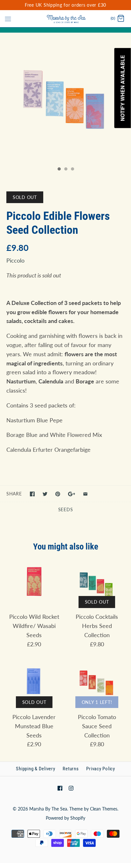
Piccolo (15, 260)
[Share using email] (85, 494)
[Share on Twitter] (45, 494)
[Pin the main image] (57, 494)
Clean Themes (103, 808)
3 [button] (72, 169)
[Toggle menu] (8, 18)
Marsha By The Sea (48, 808)
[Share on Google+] (71, 494)
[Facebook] (60, 788)
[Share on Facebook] (32, 494)
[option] (65, 98)
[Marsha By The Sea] (65, 18)
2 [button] (65, 169)
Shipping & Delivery (35, 769)
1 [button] (59, 169)
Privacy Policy (100, 769)
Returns (71, 769)
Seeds (65, 509)
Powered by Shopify (65, 818)
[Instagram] (71, 788)
